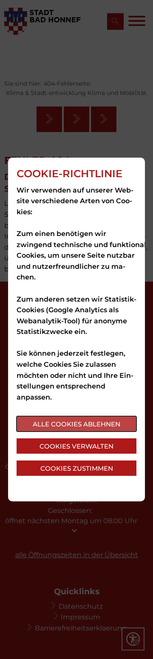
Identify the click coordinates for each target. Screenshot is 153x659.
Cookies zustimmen (76, 468)
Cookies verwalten (76, 446)
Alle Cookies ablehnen (76, 424)
